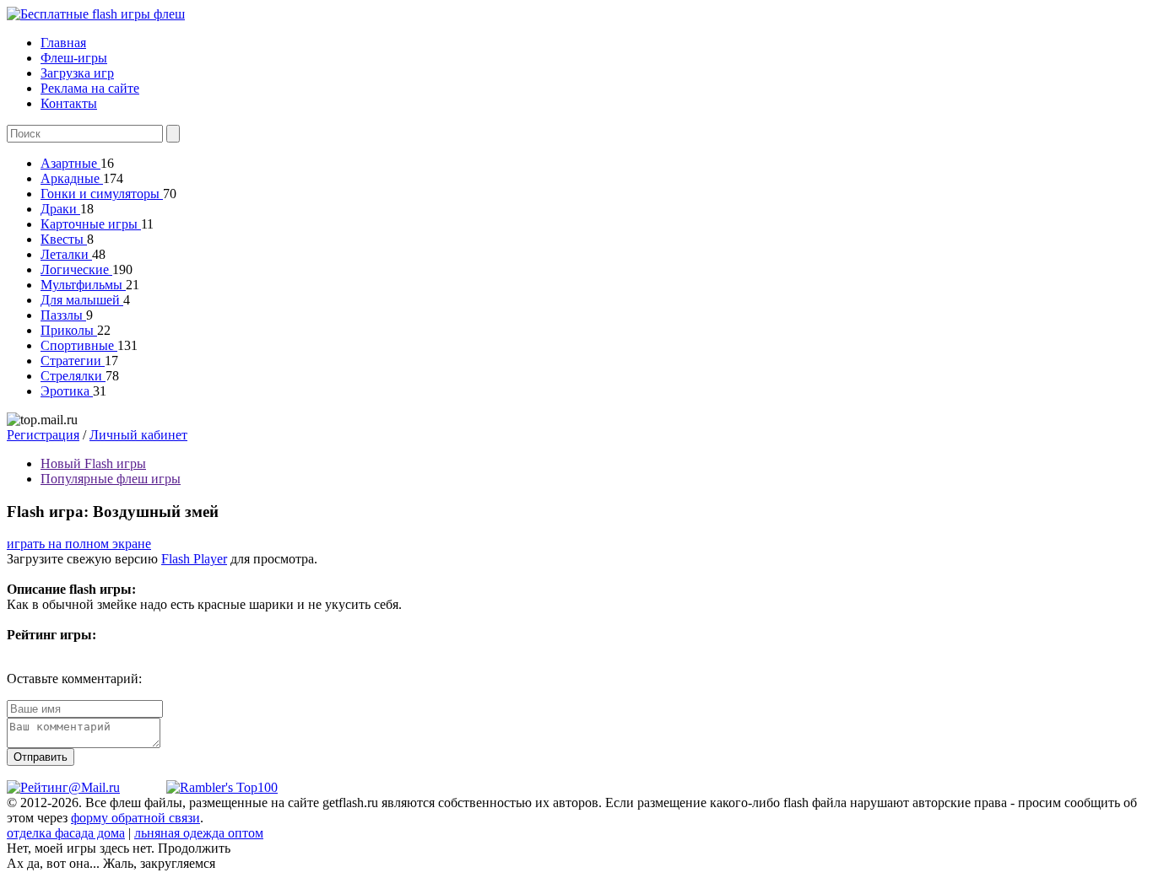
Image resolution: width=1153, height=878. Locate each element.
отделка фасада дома (66, 833)
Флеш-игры (74, 58)
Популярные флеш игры (111, 478)
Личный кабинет (138, 435)
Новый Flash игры (93, 463)
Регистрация (43, 435)
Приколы (69, 330)
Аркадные (72, 178)
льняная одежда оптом (198, 833)
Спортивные (79, 345)
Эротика (67, 391)
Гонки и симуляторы (102, 193)
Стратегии (73, 360)
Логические (76, 269)
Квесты (64, 239)
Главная (63, 42)
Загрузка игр (77, 73)
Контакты (69, 103)
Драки (60, 209)
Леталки (66, 254)
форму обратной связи (135, 818)
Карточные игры (91, 224)
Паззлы (63, 315)
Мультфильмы (83, 284)
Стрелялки (73, 376)
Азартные (70, 163)
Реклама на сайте (90, 88)
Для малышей (82, 300)
